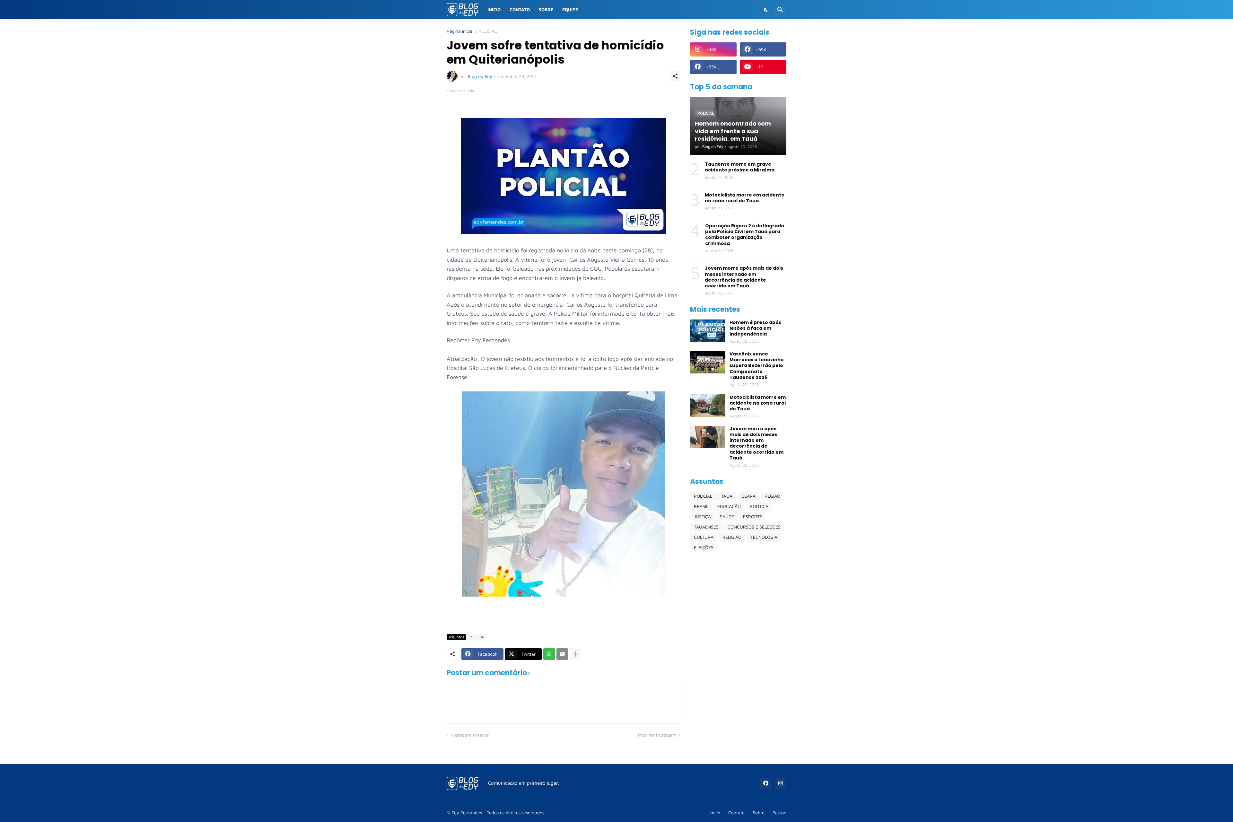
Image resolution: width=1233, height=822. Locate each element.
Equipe (570, 9)
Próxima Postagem (657, 735)
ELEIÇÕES (703, 547)
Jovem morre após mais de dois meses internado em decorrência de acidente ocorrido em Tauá (744, 277)
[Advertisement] (738, 658)
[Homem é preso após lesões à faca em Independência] (707, 330)
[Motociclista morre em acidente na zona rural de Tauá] (707, 405)
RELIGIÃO (731, 537)
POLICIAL (487, 31)
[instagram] (780, 783)
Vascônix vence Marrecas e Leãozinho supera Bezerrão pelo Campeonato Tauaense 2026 (757, 365)
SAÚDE (727, 516)
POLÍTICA (759, 506)
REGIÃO (772, 496)
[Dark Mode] (766, 9)
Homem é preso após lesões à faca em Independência (755, 328)
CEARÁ (748, 496)
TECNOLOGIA (763, 537)
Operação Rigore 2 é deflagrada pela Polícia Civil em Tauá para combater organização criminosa (744, 234)
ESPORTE (752, 516)
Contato (520, 9)
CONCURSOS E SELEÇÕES (754, 526)
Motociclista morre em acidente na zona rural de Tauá (744, 198)
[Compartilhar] (675, 76)
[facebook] (766, 783)
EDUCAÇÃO (729, 506)
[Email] (562, 654)
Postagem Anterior (469, 735)
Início (494, 9)
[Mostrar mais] (575, 654)
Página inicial (460, 31)
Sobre (546, 9)
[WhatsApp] (549, 654)
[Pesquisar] (780, 10)
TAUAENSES (706, 526)
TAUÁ (726, 496)
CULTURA (703, 537)
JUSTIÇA (702, 516)
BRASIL (701, 506)
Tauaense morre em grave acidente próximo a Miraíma (739, 167)
